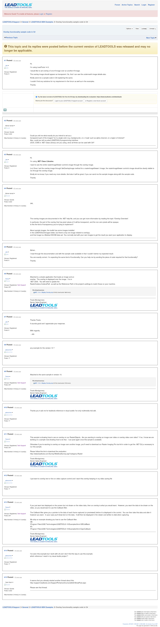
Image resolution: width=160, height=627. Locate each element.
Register (151, 5)
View (137, 28)
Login (144, 5)
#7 (5, 316)
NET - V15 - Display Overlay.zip (44, 383)
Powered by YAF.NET (128, 624)
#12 (5, 475)
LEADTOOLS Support (11, 22)
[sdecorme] (8, 352)
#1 (5, 60)
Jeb (6, 65)
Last (143, 28)
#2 (5, 120)
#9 (5, 371)
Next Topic (150, 38)
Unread (152, 28)
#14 (5, 550)
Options (129, 28)
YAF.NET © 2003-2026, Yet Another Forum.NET (146, 624)
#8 (5, 344)
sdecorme (8, 350)
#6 (5, 273)
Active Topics (127, 5)
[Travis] (7, 281)
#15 (5, 577)
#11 (5, 434)
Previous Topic (12, 37)
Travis (7, 279)
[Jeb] (6, 67)
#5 (5, 247)
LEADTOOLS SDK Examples (42, 22)
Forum (117, 5)
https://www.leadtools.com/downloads (109, 97)
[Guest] (7, 128)
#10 (5, 407)
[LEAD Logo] (44, 305)
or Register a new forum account (95, 101)
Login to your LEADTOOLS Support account (69, 101)
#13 (5, 502)
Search (137, 5)
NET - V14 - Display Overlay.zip (44, 292)
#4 (5, 188)
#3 (5, 154)
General (25, 22)
